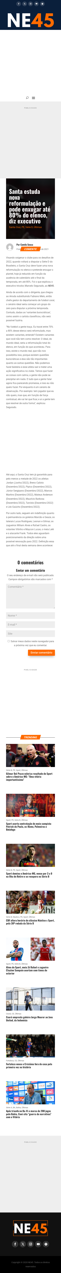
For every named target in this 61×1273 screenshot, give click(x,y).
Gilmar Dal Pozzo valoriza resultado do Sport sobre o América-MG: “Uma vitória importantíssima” (29, 776)
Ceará (8, 1014)
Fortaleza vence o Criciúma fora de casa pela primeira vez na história (29, 1065)
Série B (9, 770)
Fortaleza (10, 1061)
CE (13, 1014)
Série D (29, 227)
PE (23, 227)
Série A (9, 1107)
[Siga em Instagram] (30, 3)
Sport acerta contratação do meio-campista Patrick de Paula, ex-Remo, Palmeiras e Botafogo (28, 827)
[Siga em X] (24, 3)
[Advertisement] (30, 61)
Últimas (38, 227)
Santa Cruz (15, 227)
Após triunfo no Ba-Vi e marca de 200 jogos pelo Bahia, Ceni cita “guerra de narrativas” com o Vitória (28, 1114)
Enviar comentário (41, 652)
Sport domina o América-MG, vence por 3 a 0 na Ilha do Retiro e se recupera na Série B (29, 875)
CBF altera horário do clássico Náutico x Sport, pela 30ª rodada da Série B (30, 922)
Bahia (18, 1107)
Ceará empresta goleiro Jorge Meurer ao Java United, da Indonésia (29, 1018)
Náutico (16, 917)
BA (14, 1107)
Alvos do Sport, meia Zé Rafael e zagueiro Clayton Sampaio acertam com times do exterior (27, 970)
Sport (18, 770)
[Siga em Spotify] (42, 3)
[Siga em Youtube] (36, 3)
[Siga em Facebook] (18, 3)
